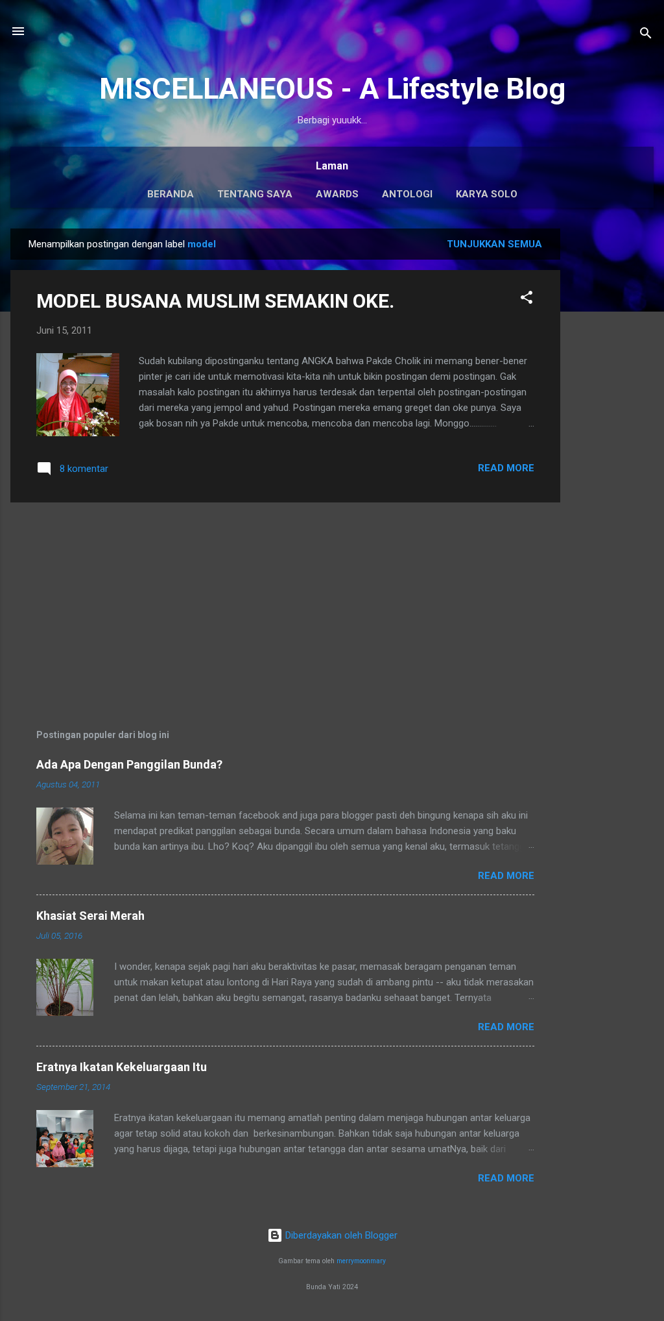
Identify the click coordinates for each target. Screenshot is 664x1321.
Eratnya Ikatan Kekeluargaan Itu (121, 1067)
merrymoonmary (361, 1261)
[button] (526, 300)
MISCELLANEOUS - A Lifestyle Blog (332, 88)
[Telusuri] (646, 35)
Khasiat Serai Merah (90, 915)
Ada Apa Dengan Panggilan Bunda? (129, 764)
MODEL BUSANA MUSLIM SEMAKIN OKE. (215, 301)
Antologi (407, 194)
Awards (337, 194)
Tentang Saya (254, 194)
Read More (506, 468)
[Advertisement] (612, 423)
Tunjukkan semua (494, 244)
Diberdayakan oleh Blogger (340, 1235)
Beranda (170, 194)
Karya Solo (486, 194)
